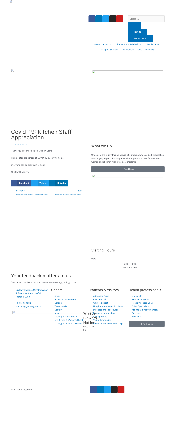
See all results (141, 38)
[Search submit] (134, 25)
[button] (21, 183)
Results (137, 31)
